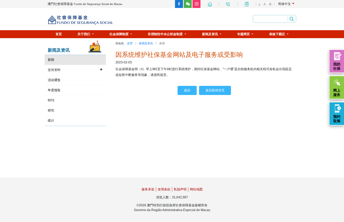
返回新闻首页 (215, 90)
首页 (130, 43)
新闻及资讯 (146, 43)
